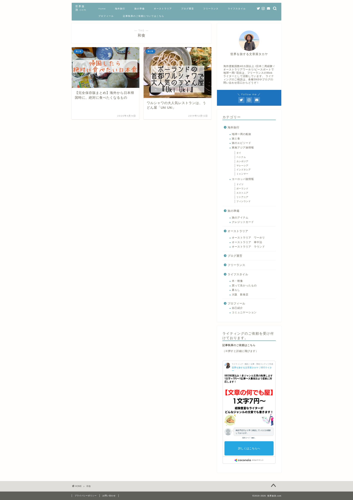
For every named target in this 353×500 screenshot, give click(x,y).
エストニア (242, 193)
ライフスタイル (237, 8)
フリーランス (211, 8)
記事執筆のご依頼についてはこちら (143, 16)
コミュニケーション (244, 312)
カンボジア (242, 161)
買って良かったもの (244, 285)
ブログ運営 (187, 8)
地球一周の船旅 (241, 134)
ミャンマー (242, 174)
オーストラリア (163, 8)
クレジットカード (243, 222)
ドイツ (241, 184)
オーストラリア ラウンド (248, 246)
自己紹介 (237, 308)
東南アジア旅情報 (243, 147)
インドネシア (243, 169)
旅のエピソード (241, 143)
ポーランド (242, 188)
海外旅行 (120, 8)
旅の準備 (139, 8)
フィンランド (243, 201)
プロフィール (106, 16)
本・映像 (237, 281)
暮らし (236, 290)
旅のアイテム (240, 217)
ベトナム (241, 157)
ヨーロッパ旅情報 (243, 179)
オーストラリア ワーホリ (248, 237)
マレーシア (242, 165)
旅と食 (236, 138)
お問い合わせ (109, 495)
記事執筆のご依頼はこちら (239, 345)
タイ (240, 153)
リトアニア (242, 197)
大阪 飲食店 (240, 294)
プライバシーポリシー (86, 495)
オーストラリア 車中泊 (247, 242)
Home (102, 8)
